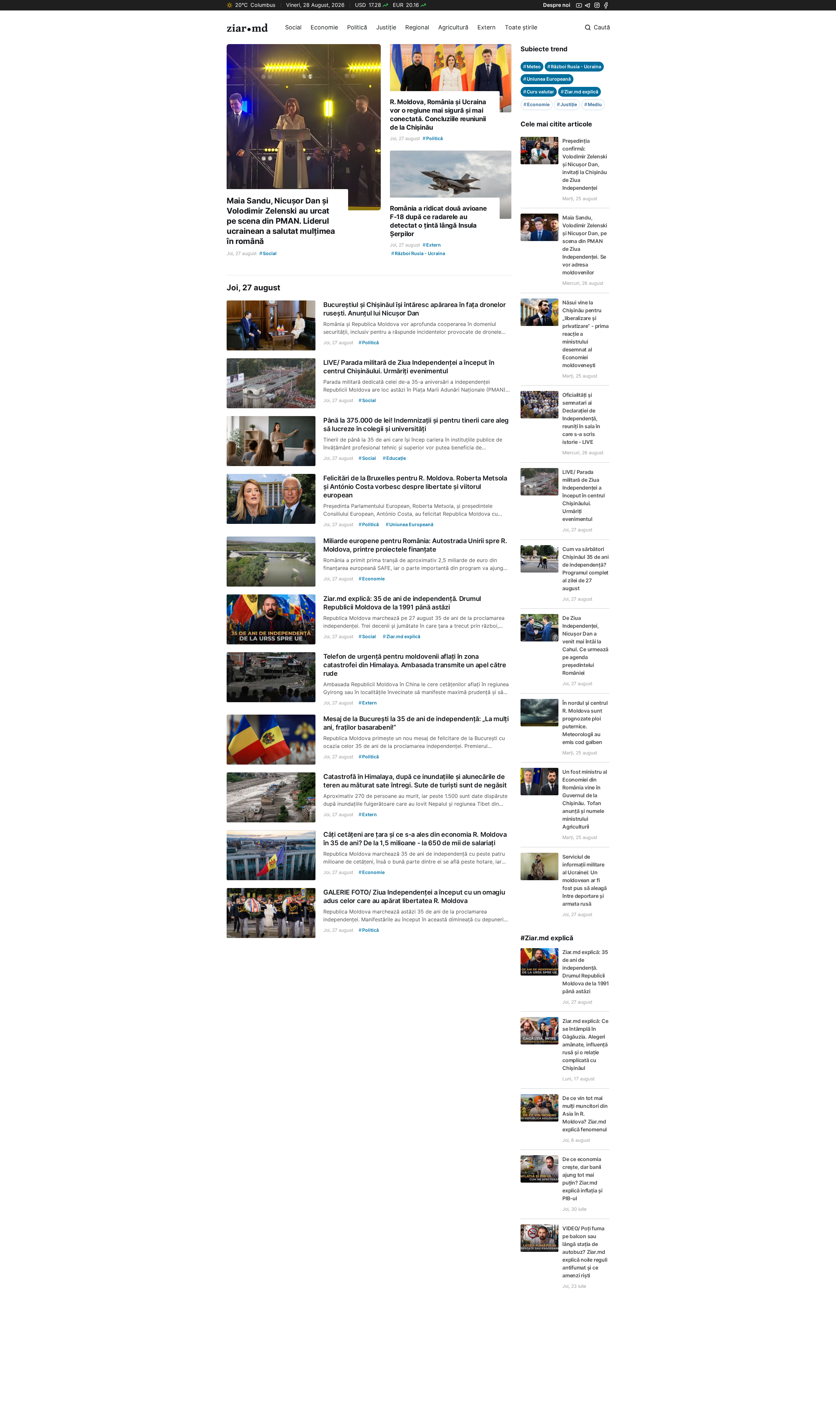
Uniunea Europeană (547, 79)
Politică (357, 27)
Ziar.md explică (579, 92)
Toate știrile (521, 27)
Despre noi (556, 5)
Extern (486, 27)
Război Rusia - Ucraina (574, 66)
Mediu (593, 104)
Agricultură (453, 27)
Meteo (532, 66)
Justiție (386, 27)
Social (293, 27)
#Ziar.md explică (547, 938)
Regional (417, 27)
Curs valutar (538, 92)
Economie (324, 27)
